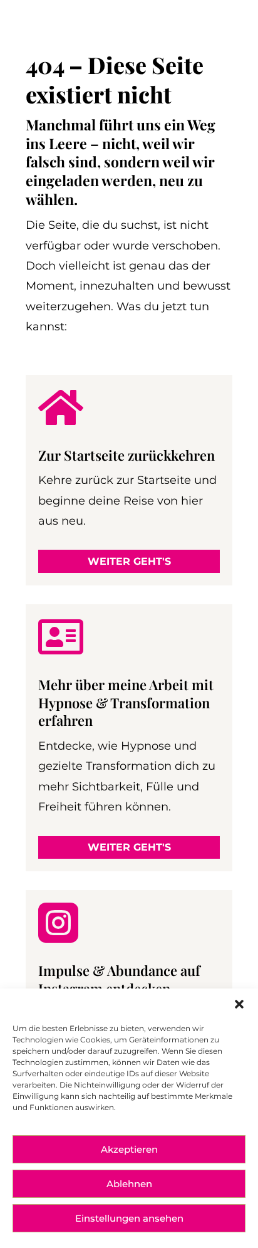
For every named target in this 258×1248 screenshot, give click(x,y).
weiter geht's (129, 561)
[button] (239, 1004)
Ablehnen (129, 1184)
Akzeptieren (129, 1149)
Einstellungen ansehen (129, 1218)
